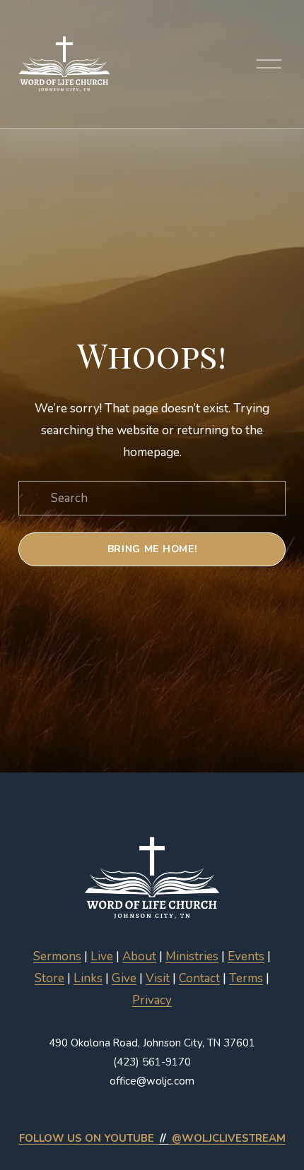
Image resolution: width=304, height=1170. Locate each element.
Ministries (191, 956)
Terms (246, 978)
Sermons (57, 956)
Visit (158, 978)
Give (124, 978)
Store (49, 978)
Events (246, 956)
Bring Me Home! (152, 549)
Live (101, 956)
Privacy (152, 1000)
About (139, 956)
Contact (199, 978)
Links (88, 978)
